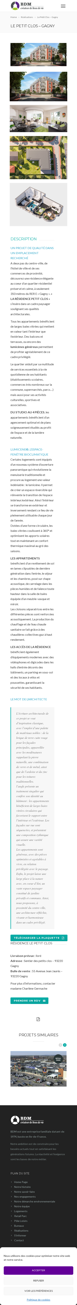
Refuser (38, 1280)
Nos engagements (25, 1196)
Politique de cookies (38, 1299)
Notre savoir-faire (24, 1191)
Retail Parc (20, 1216)
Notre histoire (22, 1186)
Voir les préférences (38, 1290)
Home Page (21, 1182)
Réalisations (21, 1230)
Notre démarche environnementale (34, 1201)
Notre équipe (22, 1206)
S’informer (20, 1235)
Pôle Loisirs (20, 1220)
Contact (19, 1240)
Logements (20, 1211)
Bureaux (19, 1225)
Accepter (38, 1270)
